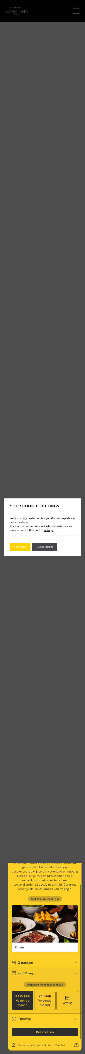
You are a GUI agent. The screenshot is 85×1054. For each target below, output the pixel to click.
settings (48, 530)
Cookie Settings (45, 546)
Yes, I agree (20, 546)
